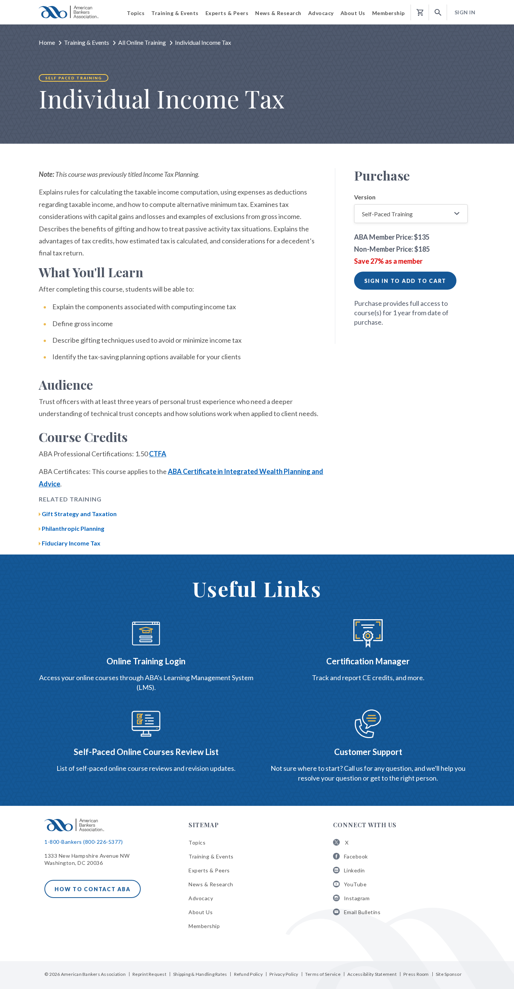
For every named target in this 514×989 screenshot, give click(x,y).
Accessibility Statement (372, 974)
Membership (204, 926)
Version (365, 197)
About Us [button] (353, 13)
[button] (438, 12)
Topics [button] (135, 13)
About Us (201, 912)
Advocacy (201, 898)
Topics (197, 842)
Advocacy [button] (321, 13)
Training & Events (86, 42)
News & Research (211, 884)
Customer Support (368, 752)
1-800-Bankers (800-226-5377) (83, 842)
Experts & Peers (209, 870)
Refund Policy (248, 974)
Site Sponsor (449, 974)
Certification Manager (368, 661)
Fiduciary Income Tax (71, 543)
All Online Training (142, 42)
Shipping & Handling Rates (200, 974)
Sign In (465, 12)
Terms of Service (323, 974)
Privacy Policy (283, 974)
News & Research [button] (278, 13)
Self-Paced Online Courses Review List (146, 752)
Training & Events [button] (175, 13)
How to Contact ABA (93, 889)
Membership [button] (388, 13)
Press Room (416, 974)
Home (47, 42)
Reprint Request (149, 974)
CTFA (157, 454)
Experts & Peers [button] (227, 13)
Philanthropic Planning (73, 528)
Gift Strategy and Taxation (79, 513)
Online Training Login (146, 661)
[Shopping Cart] (420, 12)
